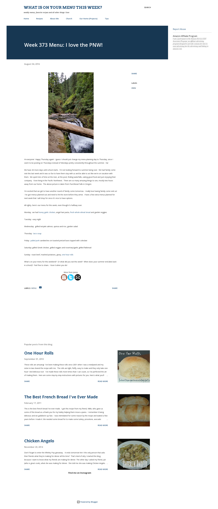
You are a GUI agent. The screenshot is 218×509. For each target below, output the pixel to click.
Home (26, 18)
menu (133, 88)
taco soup (36, 233)
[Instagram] (64, 280)
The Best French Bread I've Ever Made (61, 396)
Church (69, 18)
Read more (103, 381)
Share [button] (134, 73)
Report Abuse (179, 29)
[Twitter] (70, 280)
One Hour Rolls (38, 353)
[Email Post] (40, 288)
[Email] (77, 280)
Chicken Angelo (39, 440)
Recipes (39, 18)
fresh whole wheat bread (80, 212)
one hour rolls (67, 254)
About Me (54, 18)
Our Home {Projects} (88, 18)
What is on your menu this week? (63, 7)
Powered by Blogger (89, 502)
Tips (107, 18)
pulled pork (35, 240)
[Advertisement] (67, 311)
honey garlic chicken (47, 212)
